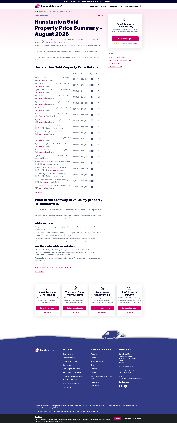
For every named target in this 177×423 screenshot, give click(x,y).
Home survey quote (115, 63)
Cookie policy (96, 411)
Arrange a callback (97, 361)
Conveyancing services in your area (102, 377)
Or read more (47, 312)
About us (94, 354)
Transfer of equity (69, 358)
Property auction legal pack (72, 376)
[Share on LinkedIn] (102, 15)
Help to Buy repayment (71, 383)
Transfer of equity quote (116, 57)
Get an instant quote (125, 39)
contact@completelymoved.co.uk (130, 378)
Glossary (94, 372)
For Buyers (93, 6)
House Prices (42, 11)
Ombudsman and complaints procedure (76, 411)
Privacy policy (56, 411)
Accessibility (95, 386)
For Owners (114, 6)
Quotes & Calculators (129, 6)
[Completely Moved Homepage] (48, 6)
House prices (95, 382)
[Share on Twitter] (99, 15)
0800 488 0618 (88, 1)
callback (107, 1)
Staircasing (66, 391)
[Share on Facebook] (96, 15)
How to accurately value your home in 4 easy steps (53, 268)
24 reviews (133, 43)
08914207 (88, 406)
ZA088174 (116, 406)
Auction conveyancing (70, 380)
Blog (92, 365)
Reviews (94, 369)
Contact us (95, 358)
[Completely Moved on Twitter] (125, 387)
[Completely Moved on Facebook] (121, 387)
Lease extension (68, 387)
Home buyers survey (70, 361)
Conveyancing (68, 354)
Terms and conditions (42, 411)
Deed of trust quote (115, 66)
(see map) (41, 80)
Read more (58, 421)
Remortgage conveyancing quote (120, 60)
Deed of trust (67, 365)
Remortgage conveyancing (72, 372)
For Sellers (104, 6)
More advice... (39, 271)
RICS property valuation (71, 369)
